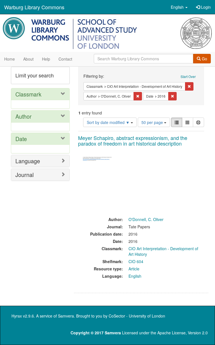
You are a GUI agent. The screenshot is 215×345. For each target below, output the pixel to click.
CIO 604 (135, 261)
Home (9, 59)
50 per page (152, 122)
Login (205, 7)
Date (21, 139)
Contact (65, 59)
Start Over (188, 76)
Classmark (28, 94)
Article (133, 269)
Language (27, 161)
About (28, 59)
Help (46, 59)
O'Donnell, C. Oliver (145, 219)
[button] (179, 7)
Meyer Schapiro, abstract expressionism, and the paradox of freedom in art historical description (132, 140)
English (134, 276)
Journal (24, 175)
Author (23, 116)
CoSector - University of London (137, 316)
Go (204, 58)
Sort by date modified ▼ (109, 122)
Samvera (66, 316)
